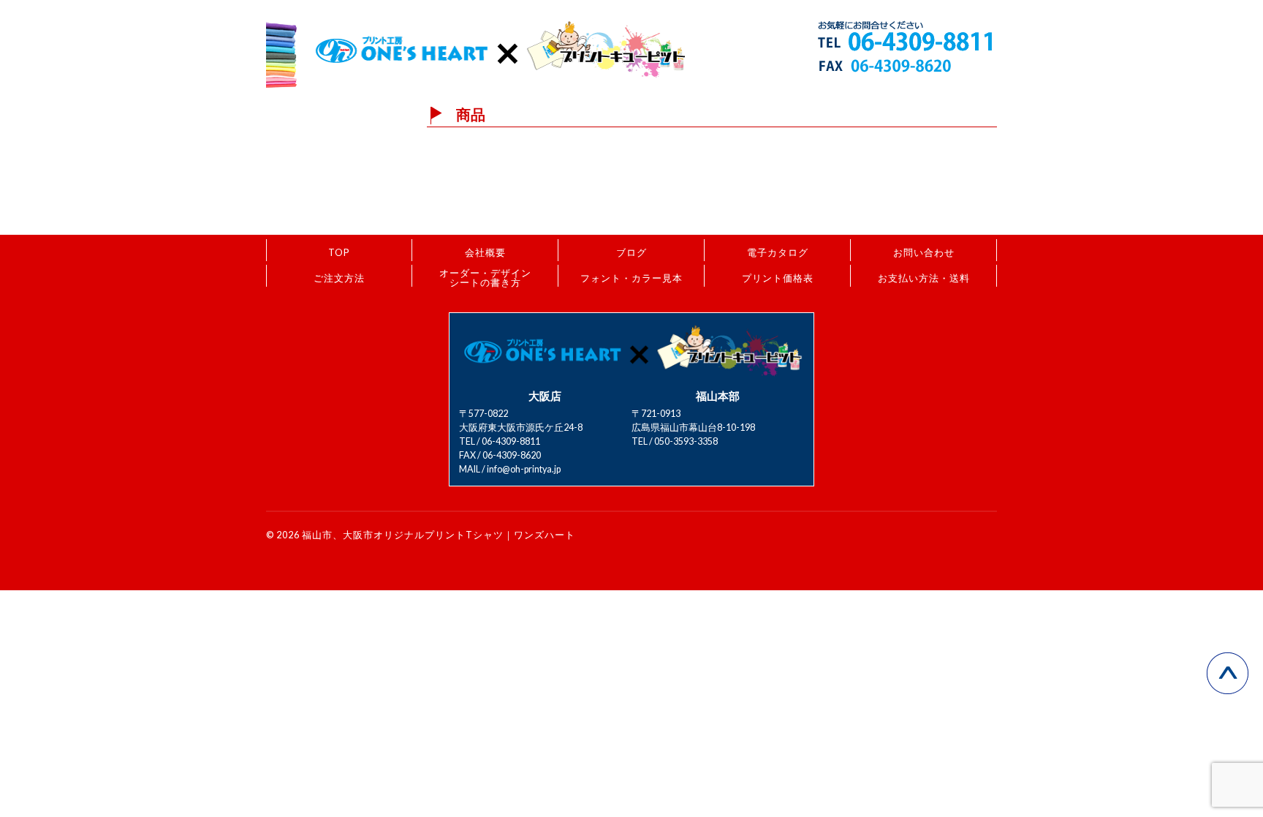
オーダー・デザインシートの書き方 (485, 277)
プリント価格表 (777, 278)
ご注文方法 (339, 278)
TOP (339, 252)
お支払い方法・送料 (924, 278)
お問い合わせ (924, 252)
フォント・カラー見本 (631, 278)
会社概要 (485, 252)
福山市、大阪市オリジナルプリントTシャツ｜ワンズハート (438, 535)
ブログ (631, 252)
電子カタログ (777, 252)
